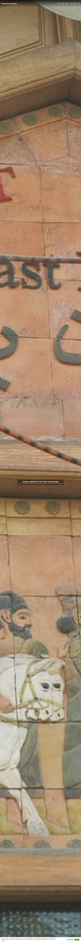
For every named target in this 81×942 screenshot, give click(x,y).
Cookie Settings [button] (70, 939)
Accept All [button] (77, 939)
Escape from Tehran (9, 3)
